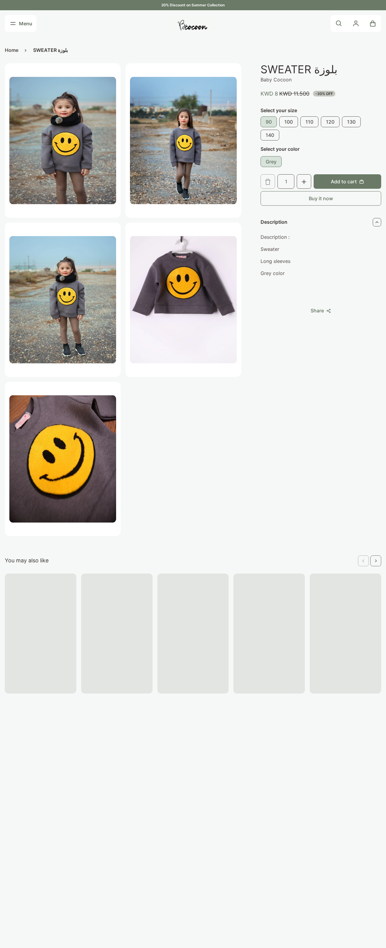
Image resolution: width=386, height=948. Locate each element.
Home (11, 50)
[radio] (269, 122)
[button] (363, 560)
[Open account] (356, 23)
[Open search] (339, 23)
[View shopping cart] (372, 23)
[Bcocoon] (193, 23)
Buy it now (321, 199)
